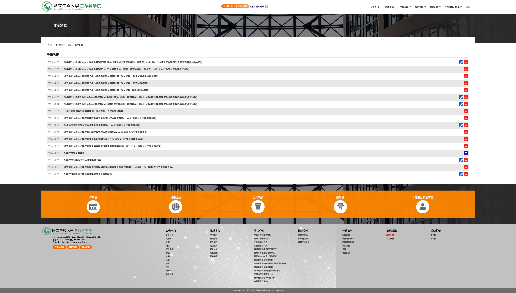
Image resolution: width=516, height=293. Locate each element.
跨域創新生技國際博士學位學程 (267, 270)
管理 (344, 249)
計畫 (168, 242)
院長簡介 (214, 242)
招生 (168, 246)
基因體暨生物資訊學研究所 (265, 249)
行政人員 (214, 249)
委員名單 (169, 274)
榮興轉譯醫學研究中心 (263, 274)
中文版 (226, 6)
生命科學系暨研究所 (262, 235)
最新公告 (169, 235)
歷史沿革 (214, 238)
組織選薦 (346, 235)
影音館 (433, 238)
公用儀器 (390, 238)
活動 (168, 260)
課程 (168, 267)
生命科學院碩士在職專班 (264, 253)
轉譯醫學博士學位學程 (263, 260)
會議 (168, 253)
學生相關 (346, 246)
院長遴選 (169, 249)
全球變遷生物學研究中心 (264, 278)
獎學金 (168, 238)
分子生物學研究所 (261, 238)
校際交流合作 (303, 238)
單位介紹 (404, 7)
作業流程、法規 (452, 7)
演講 (168, 263)
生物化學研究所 (260, 242)
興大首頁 (243, 6)
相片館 (433, 235)
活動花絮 (434, 7)
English (234, 6)
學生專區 (214, 256)
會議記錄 (346, 253)
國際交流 (419, 7)
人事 (168, 256)
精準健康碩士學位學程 (263, 267)
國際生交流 (303, 235)
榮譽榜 (168, 270)
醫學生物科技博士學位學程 (265, 256)
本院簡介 (214, 235)
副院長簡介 (214, 246)
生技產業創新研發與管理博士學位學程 (270, 263)
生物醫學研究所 (260, 246)
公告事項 (374, 7)
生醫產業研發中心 (261, 281)
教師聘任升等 (348, 238)
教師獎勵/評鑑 (348, 242)
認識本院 (389, 7)
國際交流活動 (303, 242)
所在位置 (214, 253)
